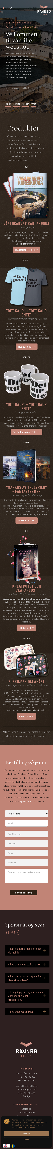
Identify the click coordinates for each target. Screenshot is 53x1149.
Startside (26, 1108)
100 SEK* (26, 346)
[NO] (6, 1146)
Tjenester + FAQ (26, 1112)
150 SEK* (26, 627)
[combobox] (6, 1146)
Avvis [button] (26, 1140)
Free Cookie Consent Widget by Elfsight (26, 1146)
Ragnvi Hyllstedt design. (35, 710)
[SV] (13, 1146)
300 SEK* (27, 520)
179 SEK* (26, 432)
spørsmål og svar (28, 801)
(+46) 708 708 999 (26, 1076)
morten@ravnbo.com (26, 1072)
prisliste (22, 243)
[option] (13, 1146)
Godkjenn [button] (26, 1133)
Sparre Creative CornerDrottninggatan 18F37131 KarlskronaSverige (26, 1091)
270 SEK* (26, 249)
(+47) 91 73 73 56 (26, 1080)
